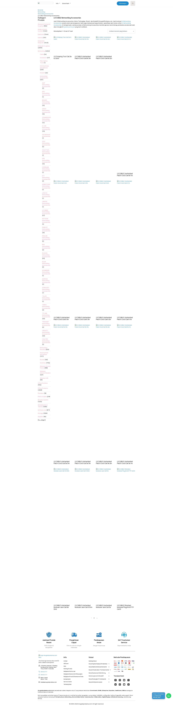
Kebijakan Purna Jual (69, 671)
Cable (42, 54)
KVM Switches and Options (44, 67)
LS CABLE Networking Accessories (46, 212)
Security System (43, 400)
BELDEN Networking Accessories (46, 101)
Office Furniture (43, 383)
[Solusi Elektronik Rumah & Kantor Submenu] (108, 665)
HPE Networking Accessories (46, 160)
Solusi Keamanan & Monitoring (97, 672)
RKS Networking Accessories (46, 246)
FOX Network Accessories (46, 135)
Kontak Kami (67, 678)
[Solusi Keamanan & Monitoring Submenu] (108, 672)
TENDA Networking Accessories (46, 306)
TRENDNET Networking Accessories (46, 323)
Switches (43, 363)
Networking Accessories (45, 14)
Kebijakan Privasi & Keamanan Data (73, 676)
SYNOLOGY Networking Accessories (46, 289)
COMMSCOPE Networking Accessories (46, 119)
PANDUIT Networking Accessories (46, 229)
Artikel (65, 660)
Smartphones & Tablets (42, 406)
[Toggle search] (132, 3)
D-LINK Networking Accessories (46, 127)
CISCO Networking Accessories (46, 110)
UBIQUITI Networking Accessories (46, 332)
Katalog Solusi (93, 660)
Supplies (40, 416)
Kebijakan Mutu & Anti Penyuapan (73, 673)
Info (57, 3)
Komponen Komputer (41, 42)
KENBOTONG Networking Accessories (46, 186)
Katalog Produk (68, 668)
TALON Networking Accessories (46, 297)
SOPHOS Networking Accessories (46, 280)
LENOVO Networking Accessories (46, 194)
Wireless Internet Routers (45, 372)
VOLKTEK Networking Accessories (46, 340)
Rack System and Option (44, 353)
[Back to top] (168, 702)
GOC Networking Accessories (46, 143)
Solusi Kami (65, 3)
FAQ (65, 666)
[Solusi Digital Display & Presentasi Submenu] (108, 662)
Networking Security (43, 348)
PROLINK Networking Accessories (46, 237)
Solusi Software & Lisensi (95, 681)
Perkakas (41, 393)
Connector (43, 57)
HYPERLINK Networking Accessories (46, 169)
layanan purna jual (69, 27)
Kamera (40, 37)
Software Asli (42, 410)
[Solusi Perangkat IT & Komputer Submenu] (108, 678)
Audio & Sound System (42, 30)
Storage (40, 413)
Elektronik (41, 34)
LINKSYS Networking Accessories (46, 203)
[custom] (115, 680)
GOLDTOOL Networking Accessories (46, 151)
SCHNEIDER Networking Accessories (46, 272)
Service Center (68, 681)
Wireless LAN (44, 378)
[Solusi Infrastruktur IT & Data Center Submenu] (110, 668)
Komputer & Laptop (44, 46)
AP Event (66, 663)
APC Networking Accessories (46, 93)
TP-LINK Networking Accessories (46, 315)
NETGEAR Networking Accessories (46, 220)
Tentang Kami (68, 684)
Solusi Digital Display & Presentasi (98, 663)
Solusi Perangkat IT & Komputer (97, 678)
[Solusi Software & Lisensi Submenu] (108, 681)
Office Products (43, 388)
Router (42, 359)
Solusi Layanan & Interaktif (96, 675)
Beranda (40, 10)
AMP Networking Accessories (46, 84)
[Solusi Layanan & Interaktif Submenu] (108, 675)
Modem (42, 73)
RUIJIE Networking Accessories (46, 263)
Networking (41, 12)
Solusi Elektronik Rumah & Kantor (98, 666)
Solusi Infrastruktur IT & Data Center (99, 669)
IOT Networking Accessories (46, 177)
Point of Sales (42, 396)
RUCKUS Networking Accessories (46, 254)
